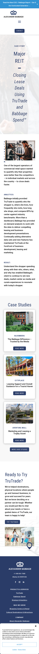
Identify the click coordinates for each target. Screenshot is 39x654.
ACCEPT (19, 644)
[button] (36, 626)
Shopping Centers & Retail (20, 609)
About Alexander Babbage (20, 621)
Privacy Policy (22, 649)
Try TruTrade (12, 522)
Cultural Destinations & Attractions (19, 612)
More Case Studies (19, 449)
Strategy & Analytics (19, 600)
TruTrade (19, 593)
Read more (19, 348)
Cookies (14, 649)
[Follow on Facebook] (15, 582)
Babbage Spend (20, 596)
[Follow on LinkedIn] (23, 582)
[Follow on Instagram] (19, 582)
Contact (19, 31)
